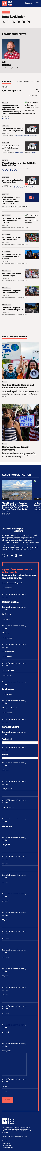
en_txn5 (5, 938)
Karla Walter (13, 170)
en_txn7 (5, 976)
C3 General (6, 614)
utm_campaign (8, 807)
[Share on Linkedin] (14, 22)
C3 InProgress (8, 689)
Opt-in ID (5, 1086)
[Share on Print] (29, 22)
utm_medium (7, 789)
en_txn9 (5, 1013)
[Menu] (37, 3)
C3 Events (6, 633)
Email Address (12, 583)
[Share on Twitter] (4, 22)
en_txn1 (5, 863)
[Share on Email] (24, 22)
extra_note (6, 1051)
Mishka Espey (27, 135)
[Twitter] (3, 555)
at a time (36, 81)
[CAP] (8, 1121)
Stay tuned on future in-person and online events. (19, 573)
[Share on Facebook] (9, 22)
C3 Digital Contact (9, 708)
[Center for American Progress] (4, 3)
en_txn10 (5, 1032)
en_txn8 (5, 995)
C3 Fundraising (8, 652)
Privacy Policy (6, 1143)
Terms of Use (5, 1141)
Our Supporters (6, 1145)
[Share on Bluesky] (19, 22)
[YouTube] (12, 555)
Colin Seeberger (18, 135)
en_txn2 (5, 882)
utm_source (7, 770)
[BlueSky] (20, 555)
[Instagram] (16, 555)
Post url (5, 754)
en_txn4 (5, 920)
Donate (28, 3)
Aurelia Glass (5, 170)
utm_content (7, 826)
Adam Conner (6, 118)
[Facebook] (7, 555)
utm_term (6, 845)
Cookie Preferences (7, 1147)
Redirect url (7, 739)
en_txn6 (5, 957)
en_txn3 (5, 901)
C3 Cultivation (8, 670)
